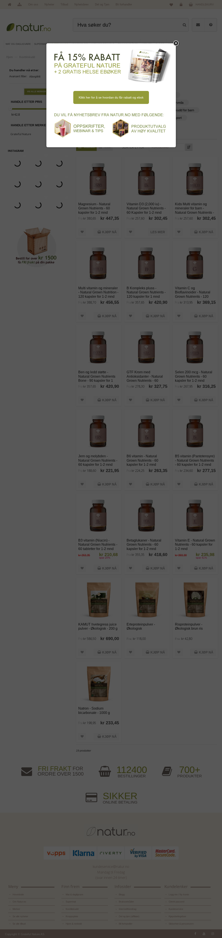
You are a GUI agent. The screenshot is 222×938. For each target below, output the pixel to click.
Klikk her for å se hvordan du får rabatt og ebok (111, 97)
